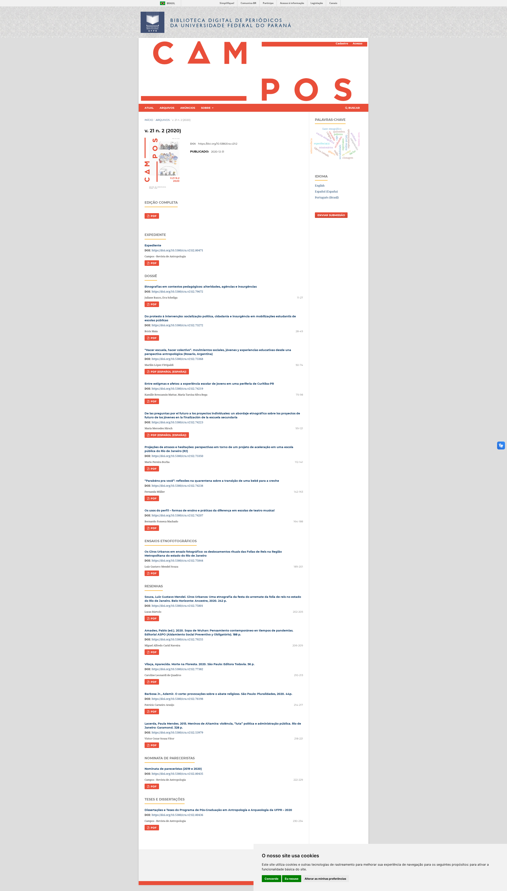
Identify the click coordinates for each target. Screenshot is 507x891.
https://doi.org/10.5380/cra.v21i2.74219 (177, 388)
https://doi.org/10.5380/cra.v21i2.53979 (177, 732)
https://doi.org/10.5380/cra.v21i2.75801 (177, 606)
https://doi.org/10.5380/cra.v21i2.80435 (177, 774)
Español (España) (326, 191)
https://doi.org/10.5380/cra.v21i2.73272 (177, 325)
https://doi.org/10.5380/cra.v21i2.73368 (177, 359)
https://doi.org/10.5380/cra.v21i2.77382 (177, 669)
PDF (153, 216)
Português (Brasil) (327, 197)
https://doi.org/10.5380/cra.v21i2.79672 (177, 291)
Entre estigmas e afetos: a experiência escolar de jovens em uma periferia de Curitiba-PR (209, 383)
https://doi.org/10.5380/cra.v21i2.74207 (177, 515)
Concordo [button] (271, 878)
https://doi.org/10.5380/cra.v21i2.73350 (177, 456)
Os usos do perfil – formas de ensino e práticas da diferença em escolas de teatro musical (209, 510)
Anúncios (187, 107)
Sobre (206, 107)
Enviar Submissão (331, 215)
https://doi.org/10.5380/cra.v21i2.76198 (177, 699)
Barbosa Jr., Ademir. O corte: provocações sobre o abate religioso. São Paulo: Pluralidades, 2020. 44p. (218, 694)
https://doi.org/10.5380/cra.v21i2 (217, 143)
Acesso (357, 43)
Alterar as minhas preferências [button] (325, 878)
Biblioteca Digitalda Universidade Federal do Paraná (231, 23)
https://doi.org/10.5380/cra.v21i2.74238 (177, 485)
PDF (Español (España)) (168, 371)
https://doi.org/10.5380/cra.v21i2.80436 (177, 815)
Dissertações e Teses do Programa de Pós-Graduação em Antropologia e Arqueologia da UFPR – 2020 (218, 810)
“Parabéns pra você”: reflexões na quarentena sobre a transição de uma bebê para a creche (212, 481)
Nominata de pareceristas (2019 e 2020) (173, 769)
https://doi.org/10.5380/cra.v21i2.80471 (177, 250)
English (320, 185)
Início (149, 119)
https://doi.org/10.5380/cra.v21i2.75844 (177, 560)
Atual (149, 107)
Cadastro (342, 43)
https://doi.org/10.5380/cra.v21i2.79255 (177, 639)
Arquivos (167, 107)
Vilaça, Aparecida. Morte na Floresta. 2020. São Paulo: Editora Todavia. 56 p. (199, 664)
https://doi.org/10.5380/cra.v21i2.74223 (177, 422)
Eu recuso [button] (291, 878)
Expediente (153, 245)
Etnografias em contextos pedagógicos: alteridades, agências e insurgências (201, 286)
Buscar (354, 107)
